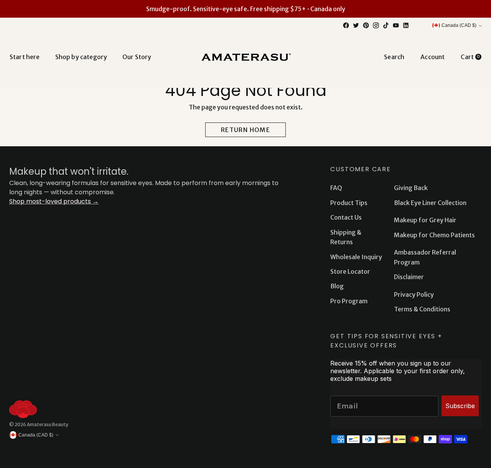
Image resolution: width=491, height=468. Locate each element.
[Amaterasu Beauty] (245, 57)
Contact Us (346, 217)
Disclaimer (409, 277)
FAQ (336, 188)
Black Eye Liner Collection (430, 203)
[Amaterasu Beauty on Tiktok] (385, 25)
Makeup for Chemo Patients (434, 235)
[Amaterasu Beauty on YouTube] (395, 25)
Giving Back (411, 188)
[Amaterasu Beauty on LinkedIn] (405, 25)
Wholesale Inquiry (356, 257)
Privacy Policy (414, 294)
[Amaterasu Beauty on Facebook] (346, 25)
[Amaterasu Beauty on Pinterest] (365, 25)
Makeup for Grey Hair (425, 220)
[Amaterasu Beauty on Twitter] (356, 25)
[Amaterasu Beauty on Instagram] (375, 25)
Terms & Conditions (422, 309)
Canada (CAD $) (459, 25)
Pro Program (348, 301)
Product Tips (348, 203)
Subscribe (460, 406)
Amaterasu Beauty (47, 424)
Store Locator (350, 271)
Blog (337, 286)
